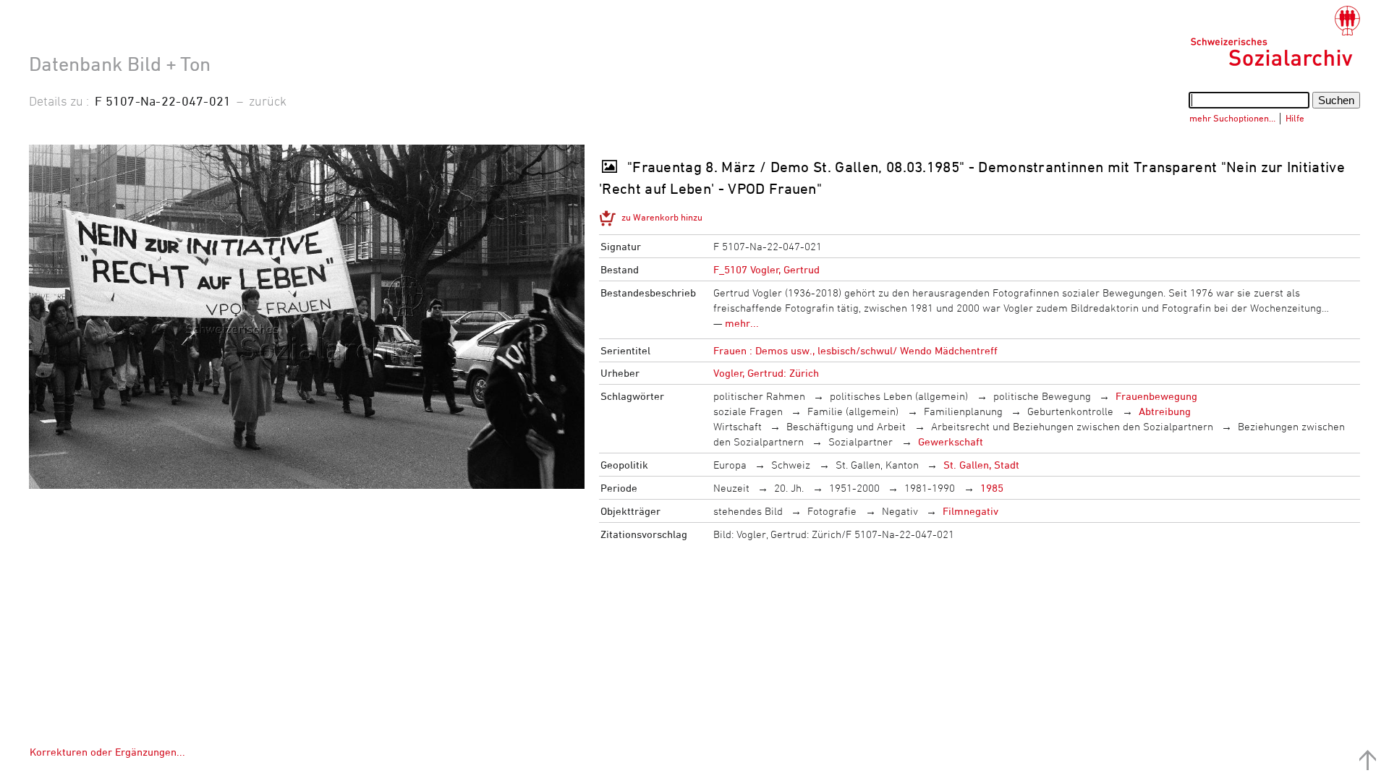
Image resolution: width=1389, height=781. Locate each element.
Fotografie (832, 511)
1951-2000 (854, 488)
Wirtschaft (737, 426)
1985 (991, 488)
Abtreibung (1165, 411)
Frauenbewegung (1156, 396)
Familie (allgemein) (853, 411)
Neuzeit (731, 488)
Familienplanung (963, 411)
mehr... (742, 323)
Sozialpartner (860, 441)
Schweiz (790, 464)
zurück (267, 100)
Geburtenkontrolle (1070, 411)
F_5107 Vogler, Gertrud (766, 269)
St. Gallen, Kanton (877, 464)
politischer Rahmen (759, 396)
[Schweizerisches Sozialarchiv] (1275, 36)
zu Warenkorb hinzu (661, 217)
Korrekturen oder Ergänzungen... (107, 752)
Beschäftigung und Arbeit (846, 426)
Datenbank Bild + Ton (120, 63)
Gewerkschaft (950, 441)
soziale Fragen (748, 411)
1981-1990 (929, 488)
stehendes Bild (748, 511)
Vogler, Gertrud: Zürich (766, 373)
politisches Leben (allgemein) (899, 396)
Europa (730, 464)
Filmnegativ (970, 511)
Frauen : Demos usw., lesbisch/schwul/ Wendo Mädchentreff (855, 350)
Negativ (900, 511)
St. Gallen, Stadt (981, 464)
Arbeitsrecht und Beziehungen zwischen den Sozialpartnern (1072, 426)
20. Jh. (789, 488)
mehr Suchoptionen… (1232, 118)
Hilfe (1295, 118)
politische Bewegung (1042, 396)
